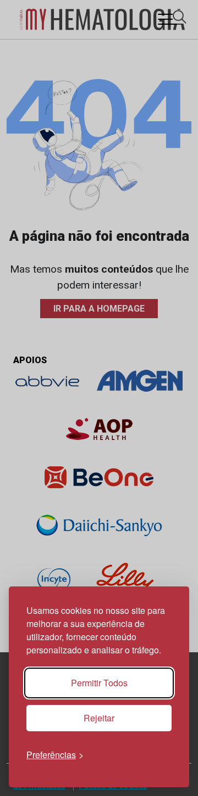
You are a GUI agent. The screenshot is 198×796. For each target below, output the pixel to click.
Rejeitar (99, 718)
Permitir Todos (99, 682)
